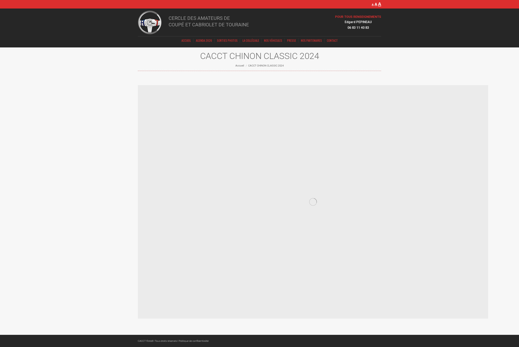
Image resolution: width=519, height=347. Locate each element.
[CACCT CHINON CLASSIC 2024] (313, 202)
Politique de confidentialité (194, 341)
